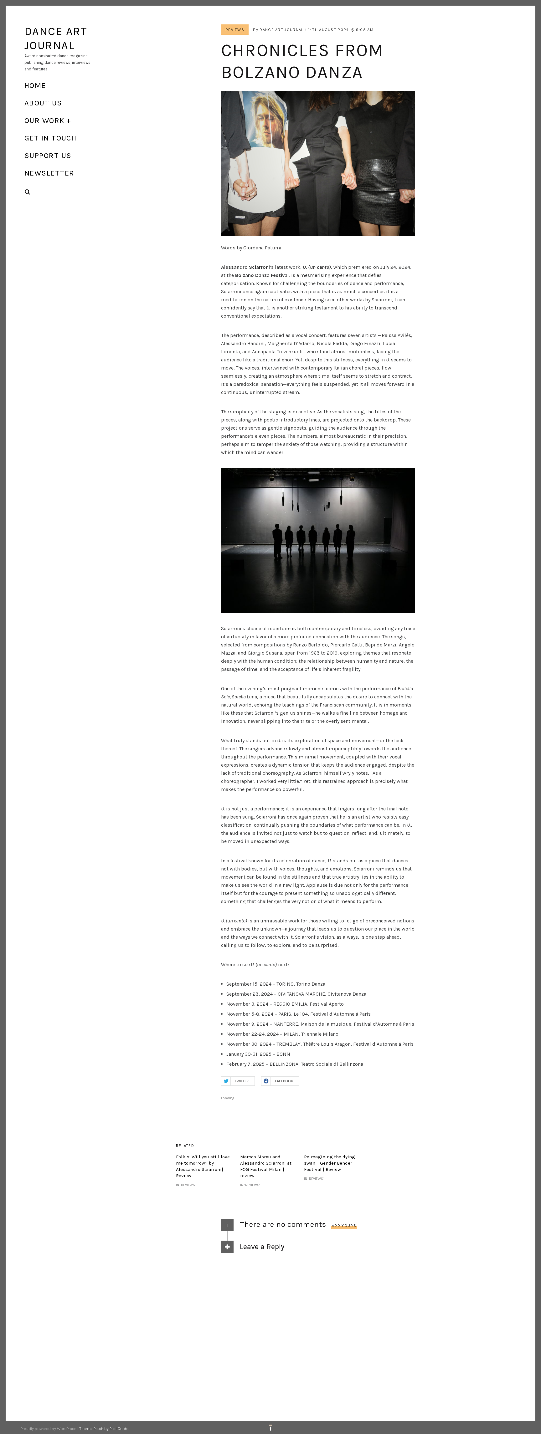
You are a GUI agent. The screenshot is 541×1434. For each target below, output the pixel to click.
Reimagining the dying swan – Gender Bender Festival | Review (329, 1163)
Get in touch (50, 138)
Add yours (344, 1225)
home (35, 85)
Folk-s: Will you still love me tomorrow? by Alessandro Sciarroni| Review (203, 1166)
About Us (43, 103)
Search (28, 191)
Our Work (44, 120)
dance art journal (281, 29)
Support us (47, 155)
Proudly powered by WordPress (48, 1428)
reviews (234, 29)
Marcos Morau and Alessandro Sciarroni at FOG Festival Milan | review (265, 1166)
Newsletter (49, 173)
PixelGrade (119, 1428)
